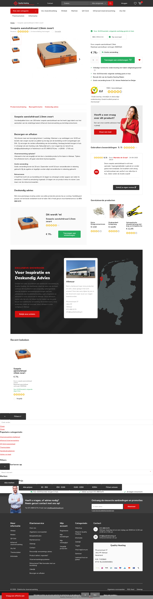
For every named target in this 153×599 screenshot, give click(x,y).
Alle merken (9, 483)
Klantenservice (35, 540)
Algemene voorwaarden (38, 532)
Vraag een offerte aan (15, 596)
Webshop (78, 528)
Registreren (64, 531)
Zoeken (110, 3)
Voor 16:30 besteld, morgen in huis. (45, 492)
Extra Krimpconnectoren (98, 223)
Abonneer (132, 506)
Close (2, 426)
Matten (74, 11)
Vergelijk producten (63, 547)
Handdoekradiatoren (7, 451)
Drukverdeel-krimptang (114, 223)
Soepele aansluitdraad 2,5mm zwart (20, 370)
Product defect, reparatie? (39, 555)
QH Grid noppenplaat (7, 444)
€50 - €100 (60, 487)
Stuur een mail (105, 132)
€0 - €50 (44, 487)
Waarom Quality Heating (81, 533)
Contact (50, 3)
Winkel (64, 11)
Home (12, 23)
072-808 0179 (33, 508)
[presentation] (79, 59)
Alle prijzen (27, 487)
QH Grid (85, 11)
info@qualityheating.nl (55, 508)
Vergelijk (19, 399)
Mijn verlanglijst (64, 542)
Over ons (33, 528)
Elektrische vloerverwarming (27, 589)
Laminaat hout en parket (81, 558)
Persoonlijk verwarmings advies (41, 552)
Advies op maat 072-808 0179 (92, 492)
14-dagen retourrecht (135, 492)
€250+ (94, 487)
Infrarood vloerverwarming (104, 11)
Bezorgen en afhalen (37, 573)
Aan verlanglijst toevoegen (139, 60)
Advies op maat (5, 454)
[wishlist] (135, 3)
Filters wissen (112, 487)
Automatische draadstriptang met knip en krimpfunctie (134, 224)
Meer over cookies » (110, 595)
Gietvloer (78, 554)
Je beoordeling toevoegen (40, 31)
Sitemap (32, 544)
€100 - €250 (78, 487)
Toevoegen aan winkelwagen (69, 234)
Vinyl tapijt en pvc (81, 550)
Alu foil (122, 11)
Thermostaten (18, 16)
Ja (85, 595)
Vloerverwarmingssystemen (40, 559)
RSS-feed (130, 589)
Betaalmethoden (35, 536)
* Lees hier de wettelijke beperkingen (103, 511)
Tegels (77, 546)
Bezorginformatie (35, 107)
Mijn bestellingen (64, 536)
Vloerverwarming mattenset (10, 437)
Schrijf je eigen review (125, 187)
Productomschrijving (18, 107)
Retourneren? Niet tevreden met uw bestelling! (42, 564)
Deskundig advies (51, 107)
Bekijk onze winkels (27, 314)
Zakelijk (32, 569)
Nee (95, 595)
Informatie (33, 16)
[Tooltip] (95, 70)
